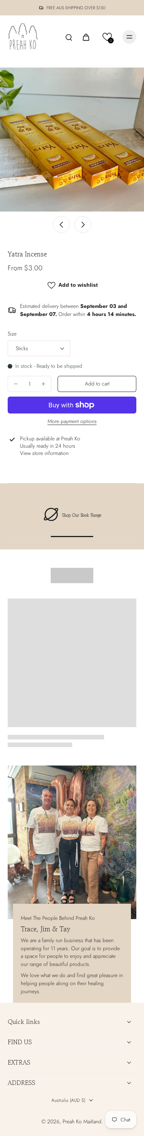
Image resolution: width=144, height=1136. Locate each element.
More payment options (72, 422)
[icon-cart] (85, 37)
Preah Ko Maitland (82, 1121)
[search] (68, 37)
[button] (107, 37)
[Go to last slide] (61, 224)
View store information (44, 453)
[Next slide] (82, 224)
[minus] (15, 384)
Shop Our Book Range (81, 515)
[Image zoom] (72, 140)
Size (12, 333)
